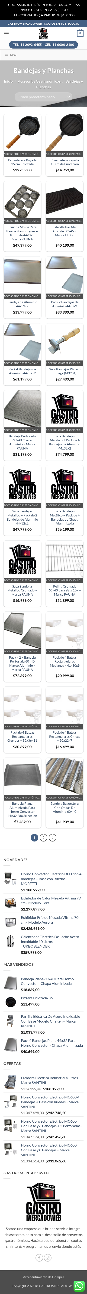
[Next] (53, 838)
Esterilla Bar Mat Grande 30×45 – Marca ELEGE (65, 231)
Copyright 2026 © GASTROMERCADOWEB (44, 1286)
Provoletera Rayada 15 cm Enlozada (22, 162)
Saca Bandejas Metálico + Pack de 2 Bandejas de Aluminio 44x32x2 (22, 517)
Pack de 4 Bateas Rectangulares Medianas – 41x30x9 (65, 661)
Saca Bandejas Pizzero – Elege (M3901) (65, 371)
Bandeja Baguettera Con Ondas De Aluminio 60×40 (65, 807)
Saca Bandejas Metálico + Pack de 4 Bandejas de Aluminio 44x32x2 (64, 442)
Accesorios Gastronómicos (39, 81)
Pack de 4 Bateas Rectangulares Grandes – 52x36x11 (22, 736)
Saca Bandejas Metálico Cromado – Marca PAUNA (22, 590)
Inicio (8, 81)
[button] (6, 33)
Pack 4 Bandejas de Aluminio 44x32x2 (22, 371)
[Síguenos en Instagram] (48, 1258)
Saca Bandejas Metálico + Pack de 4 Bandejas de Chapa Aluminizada (65, 517)
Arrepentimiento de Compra (43, 1277)
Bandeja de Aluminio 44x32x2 (22, 304)
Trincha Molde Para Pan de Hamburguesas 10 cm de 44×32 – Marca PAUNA (22, 233)
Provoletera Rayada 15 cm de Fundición (65, 162)
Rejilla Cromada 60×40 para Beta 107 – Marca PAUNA (64, 590)
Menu (13, 55)
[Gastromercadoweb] (43, 33)
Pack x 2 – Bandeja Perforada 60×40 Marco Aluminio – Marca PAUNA (22, 663)
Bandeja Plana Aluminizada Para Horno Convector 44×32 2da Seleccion (22, 810)
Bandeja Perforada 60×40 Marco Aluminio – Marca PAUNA (22, 442)
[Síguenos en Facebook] (39, 1258)
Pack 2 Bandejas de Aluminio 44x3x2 (64, 304)
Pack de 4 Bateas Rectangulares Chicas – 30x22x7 (64, 736)
